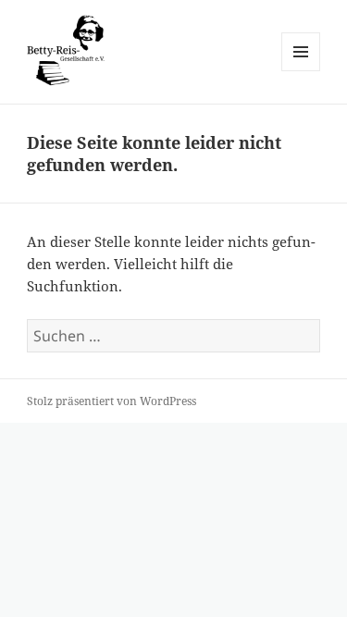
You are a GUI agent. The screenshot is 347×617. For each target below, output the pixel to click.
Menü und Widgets (301, 70)
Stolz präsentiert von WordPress (111, 401)
